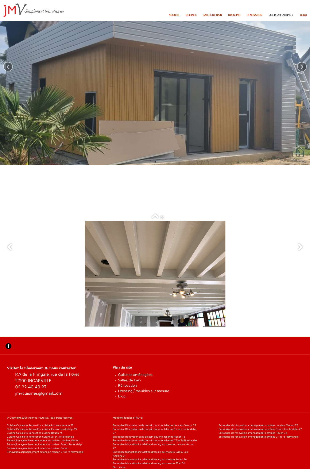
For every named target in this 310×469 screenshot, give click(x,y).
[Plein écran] (162, 217)
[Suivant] (300, 247)
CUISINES (191, 15)
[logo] (36, 10)
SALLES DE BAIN (212, 15)
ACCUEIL (174, 15)
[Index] (155, 217)
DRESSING (234, 15)
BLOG (303, 15)
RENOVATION (254, 15)
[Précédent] (9, 247)
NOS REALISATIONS (281, 15)
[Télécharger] (148, 217)
